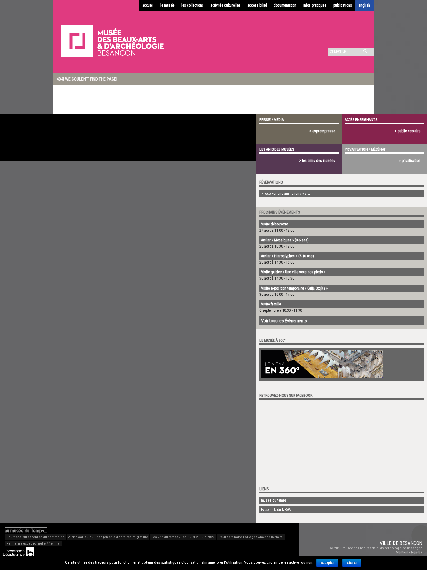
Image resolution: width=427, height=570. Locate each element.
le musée (167, 5)
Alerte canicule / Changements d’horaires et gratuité (108, 537)
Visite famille (271, 304)
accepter (327, 563)
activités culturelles (225, 5)
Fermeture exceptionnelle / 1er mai (33, 544)
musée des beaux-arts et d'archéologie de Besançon (382, 548)
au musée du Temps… (26, 531)
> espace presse (322, 131)
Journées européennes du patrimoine (35, 537)
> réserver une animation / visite (285, 193)
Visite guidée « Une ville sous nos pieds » (293, 272)
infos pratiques (314, 5)
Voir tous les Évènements (284, 321)
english (364, 5)
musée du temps (274, 500)
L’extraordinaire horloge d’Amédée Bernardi (251, 537)
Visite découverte (274, 224)
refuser (352, 563)
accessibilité (257, 5)
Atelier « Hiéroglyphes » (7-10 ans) (287, 256)
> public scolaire (407, 131)
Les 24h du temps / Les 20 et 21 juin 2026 (183, 537)
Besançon (410, 543)
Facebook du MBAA (276, 509)
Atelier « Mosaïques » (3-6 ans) (285, 240)
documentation (285, 5)
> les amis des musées (317, 161)
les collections (192, 5)
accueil (147, 5)
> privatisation (409, 161)
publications (342, 5)
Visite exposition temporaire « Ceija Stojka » (294, 288)
